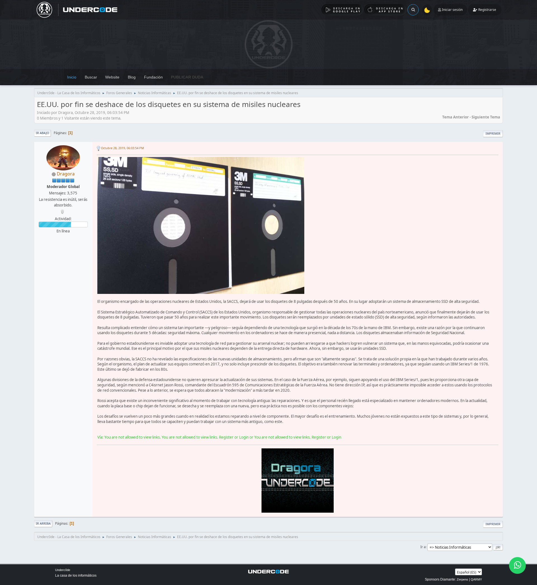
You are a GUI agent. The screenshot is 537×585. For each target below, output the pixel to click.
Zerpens (462, 579)
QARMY (476, 579)
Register (226, 437)
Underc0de (62, 570)
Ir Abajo (42, 133)
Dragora (66, 174)
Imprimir (493, 133)
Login (244, 437)
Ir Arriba (43, 523)
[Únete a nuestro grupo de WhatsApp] (517, 565)
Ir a (423, 546)
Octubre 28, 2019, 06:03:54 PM (122, 148)
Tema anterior (455, 117)
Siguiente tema (486, 117)
